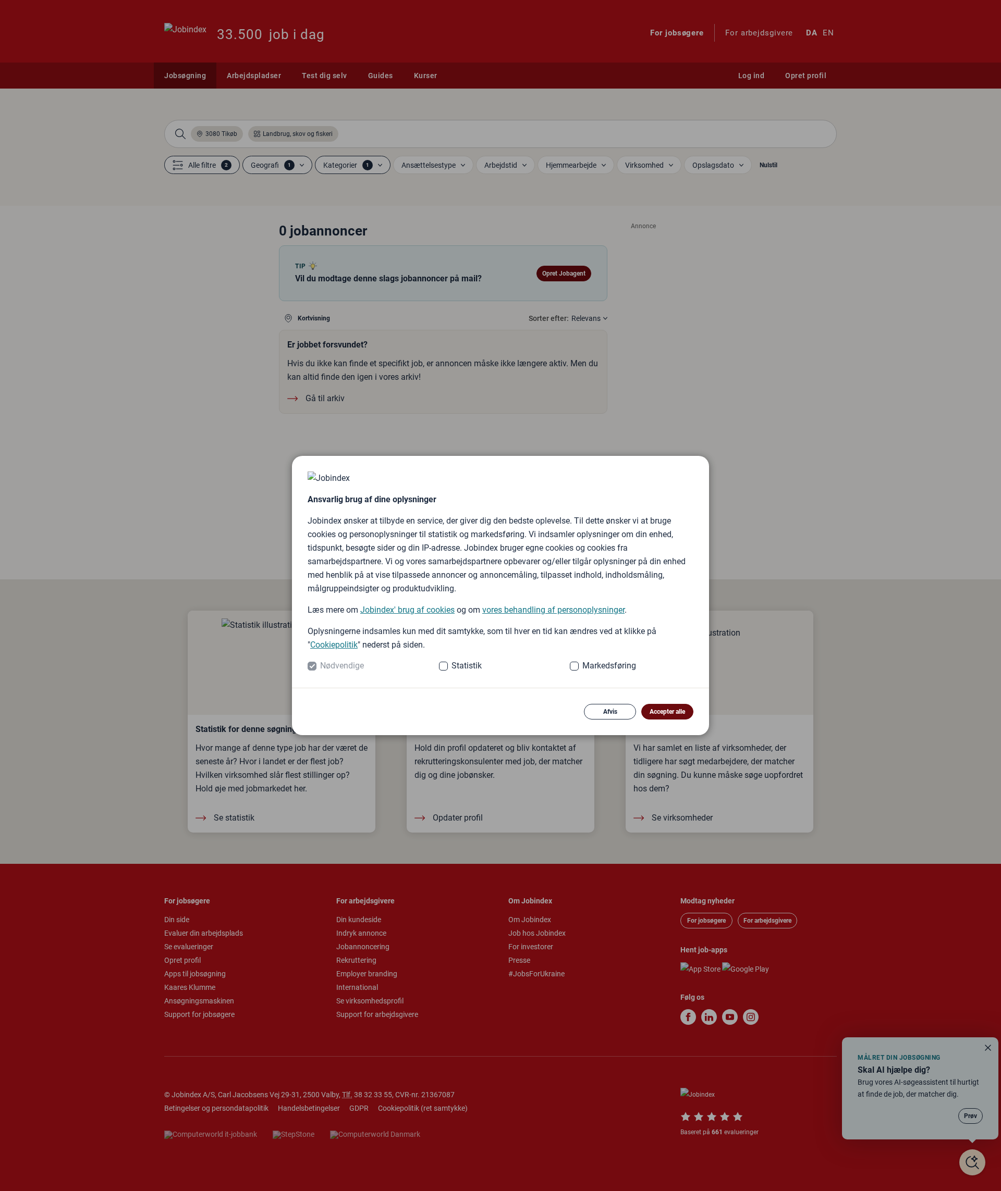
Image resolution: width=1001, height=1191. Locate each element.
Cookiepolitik (334, 645)
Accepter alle (667, 711)
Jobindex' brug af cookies (407, 610)
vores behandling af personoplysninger (553, 610)
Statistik (466, 666)
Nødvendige (342, 666)
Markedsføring (609, 666)
